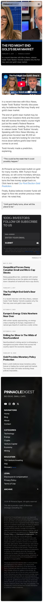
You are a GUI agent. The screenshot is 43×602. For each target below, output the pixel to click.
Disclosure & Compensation (25, 534)
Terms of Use (29, 251)
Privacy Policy (8, 534)
